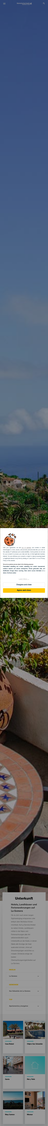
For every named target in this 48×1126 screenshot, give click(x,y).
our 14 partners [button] (26, 547)
